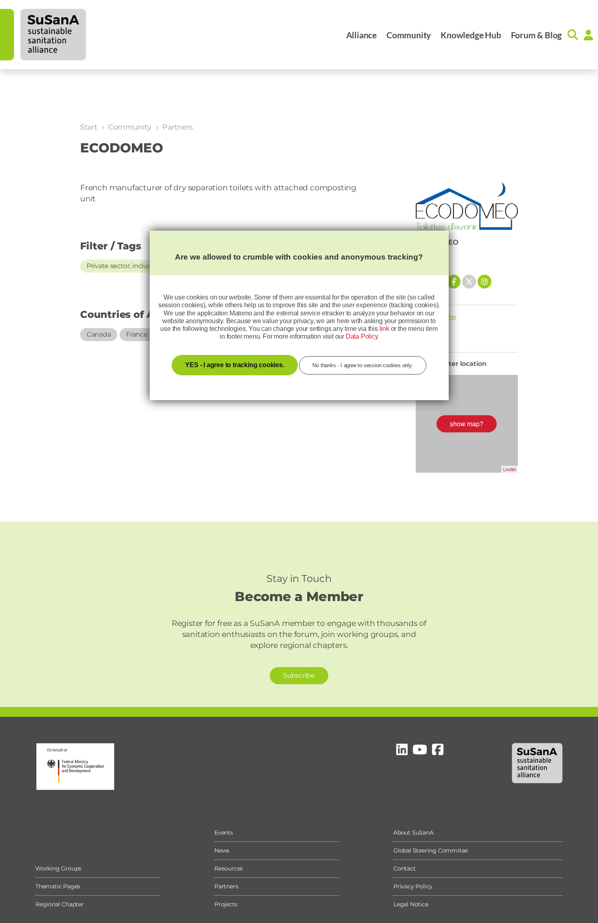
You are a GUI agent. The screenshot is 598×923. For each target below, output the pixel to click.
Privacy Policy (412, 886)
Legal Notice (410, 904)
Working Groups (58, 868)
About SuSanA (413, 832)
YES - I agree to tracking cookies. (234, 364)
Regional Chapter (59, 904)
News (221, 850)
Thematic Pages (57, 886)
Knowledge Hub (471, 35)
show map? (466, 423)
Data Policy (362, 336)
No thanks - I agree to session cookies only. (362, 365)
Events (223, 832)
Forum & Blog (536, 35)
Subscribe (299, 675)
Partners (226, 886)
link (384, 328)
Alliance (361, 35)
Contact (404, 868)
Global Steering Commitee (430, 850)
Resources (228, 868)
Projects (225, 904)
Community (408, 35)
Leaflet (509, 469)
